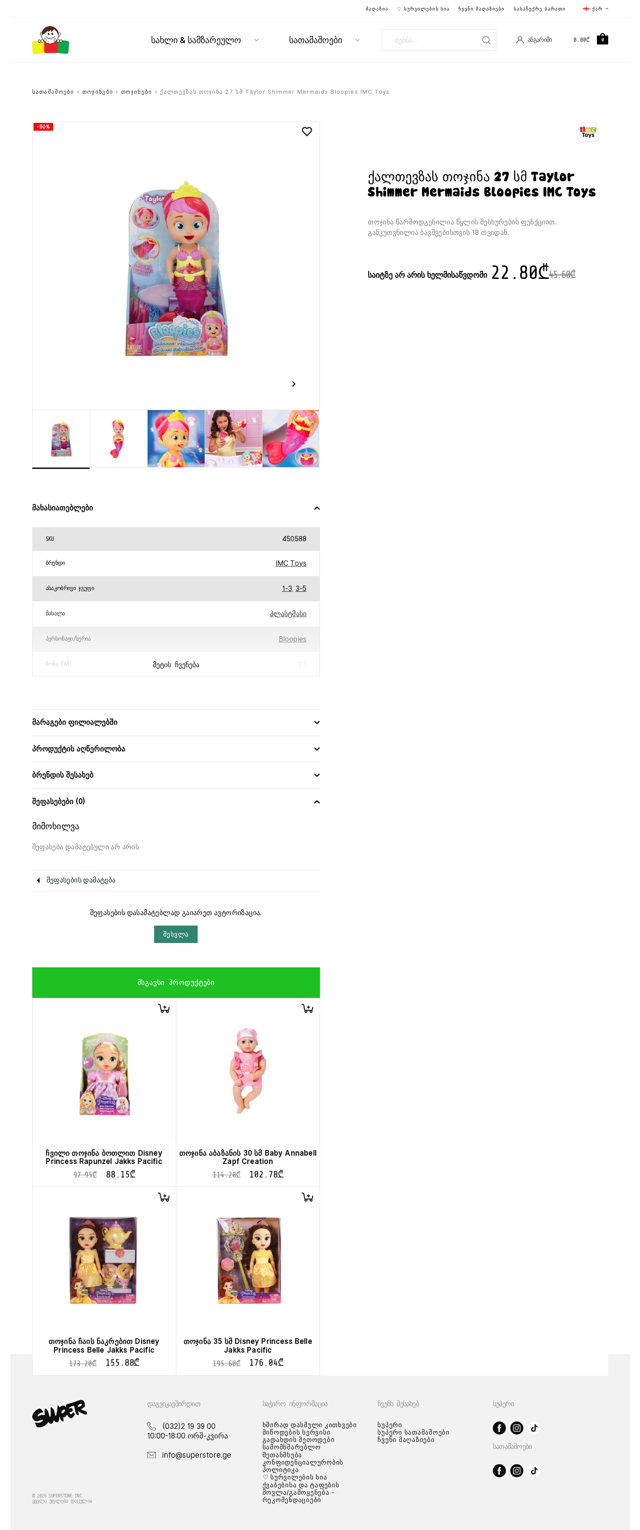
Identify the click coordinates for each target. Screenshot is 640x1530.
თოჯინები (97, 92)
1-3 (287, 589)
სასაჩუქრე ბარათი (540, 8)
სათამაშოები (315, 40)
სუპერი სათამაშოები (413, 1432)
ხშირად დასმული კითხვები (310, 1425)
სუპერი (389, 1425)
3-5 (301, 589)
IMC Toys (291, 563)
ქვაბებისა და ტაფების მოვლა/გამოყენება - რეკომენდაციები (301, 1492)
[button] (163, 1008)
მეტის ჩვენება (176, 665)
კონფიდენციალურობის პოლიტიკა (303, 1466)
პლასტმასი (288, 614)
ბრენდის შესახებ (63, 775)
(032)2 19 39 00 (189, 1426)
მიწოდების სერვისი (297, 1432)
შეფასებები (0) (58, 801)
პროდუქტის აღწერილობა (78, 748)
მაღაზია (377, 8)
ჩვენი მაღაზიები (481, 8)
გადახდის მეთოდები (299, 1440)
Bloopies (293, 639)
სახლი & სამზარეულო (196, 40)
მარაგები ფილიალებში (75, 722)
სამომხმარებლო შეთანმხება (292, 1450)
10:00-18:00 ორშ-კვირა (187, 1436)
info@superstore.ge (196, 1455)
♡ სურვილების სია (423, 8)
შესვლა (176, 934)
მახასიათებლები (62, 507)
